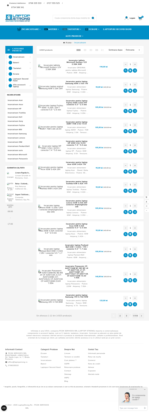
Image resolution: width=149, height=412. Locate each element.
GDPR (66, 364)
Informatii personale (96, 353)
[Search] (93, 18)
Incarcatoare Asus (15, 104)
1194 (135, 316)
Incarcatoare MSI (15, 129)
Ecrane (44, 353)
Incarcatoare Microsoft (17, 155)
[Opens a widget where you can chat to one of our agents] (133, 398)
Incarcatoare (14, 95)
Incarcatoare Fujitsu (16, 125)
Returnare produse (72, 367)
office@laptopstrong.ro (17, 362)
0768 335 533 (35, 3)
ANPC (66, 378)
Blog (66, 381)
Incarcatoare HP (14, 109)
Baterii (43, 364)
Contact (67, 371)
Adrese (91, 367)
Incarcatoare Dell (15, 117)
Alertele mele (93, 374)
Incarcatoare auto (15, 150)
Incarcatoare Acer (15, 100)
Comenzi (91, 360)
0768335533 (13, 365)
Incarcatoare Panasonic (18, 159)
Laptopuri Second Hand (51, 367)
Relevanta (133, 50)
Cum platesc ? (70, 360)
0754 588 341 (17, 7)
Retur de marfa (94, 357)
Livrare (67, 353)
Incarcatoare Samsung (17, 134)
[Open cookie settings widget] (4, 408)
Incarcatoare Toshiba (17, 113)
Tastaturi (44, 357)
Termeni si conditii (72, 357)
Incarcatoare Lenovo (16, 138)
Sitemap (67, 374)
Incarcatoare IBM (15, 142)
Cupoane (92, 371)
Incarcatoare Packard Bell (19, 146)
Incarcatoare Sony (15, 121)
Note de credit (94, 364)
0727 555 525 (53, 3)
